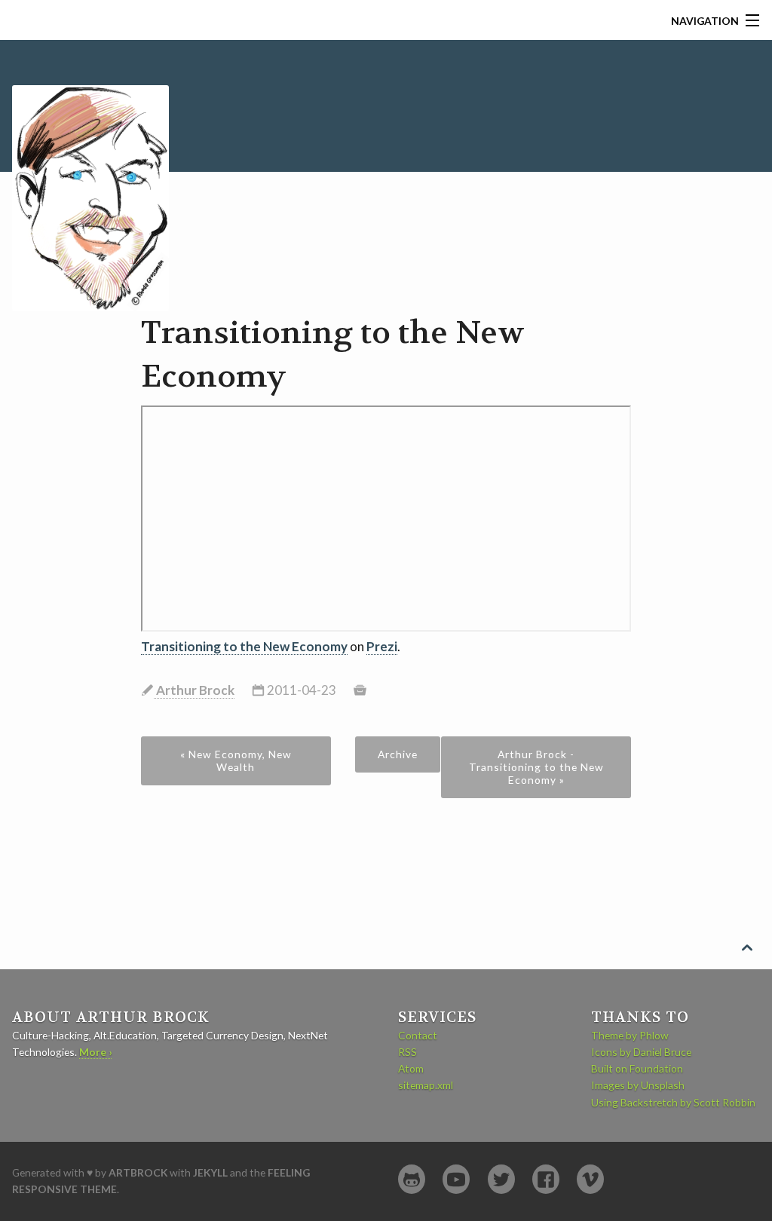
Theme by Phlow (630, 1035)
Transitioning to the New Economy (244, 646)
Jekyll (210, 1172)
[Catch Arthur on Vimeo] (590, 1179)
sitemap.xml (425, 1085)
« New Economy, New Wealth (236, 760)
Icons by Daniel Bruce (641, 1051)
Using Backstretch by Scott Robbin (673, 1102)
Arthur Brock (194, 690)
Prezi (381, 646)
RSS (407, 1051)
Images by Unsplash (638, 1085)
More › (95, 1051)
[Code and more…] (411, 1179)
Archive (398, 754)
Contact (417, 1035)
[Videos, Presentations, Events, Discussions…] (456, 1179)
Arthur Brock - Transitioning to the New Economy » (536, 767)
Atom (411, 1068)
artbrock (138, 1172)
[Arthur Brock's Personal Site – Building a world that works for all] (90, 174)
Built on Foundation (637, 1068)
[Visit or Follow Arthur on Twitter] (501, 1179)
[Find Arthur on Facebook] (545, 1179)
